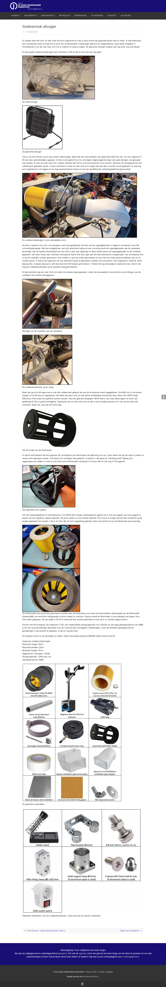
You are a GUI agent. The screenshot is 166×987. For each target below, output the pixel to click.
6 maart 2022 (32, 32)
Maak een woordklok (130, 931)
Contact (101, 972)
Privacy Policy (91, 972)
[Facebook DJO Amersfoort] (163, 397)
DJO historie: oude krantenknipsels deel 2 (45, 931)
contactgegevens (130, 956)
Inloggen (109, 972)
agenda (82, 953)
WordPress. (95, 976)
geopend (62, 953)
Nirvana (86, 976)
